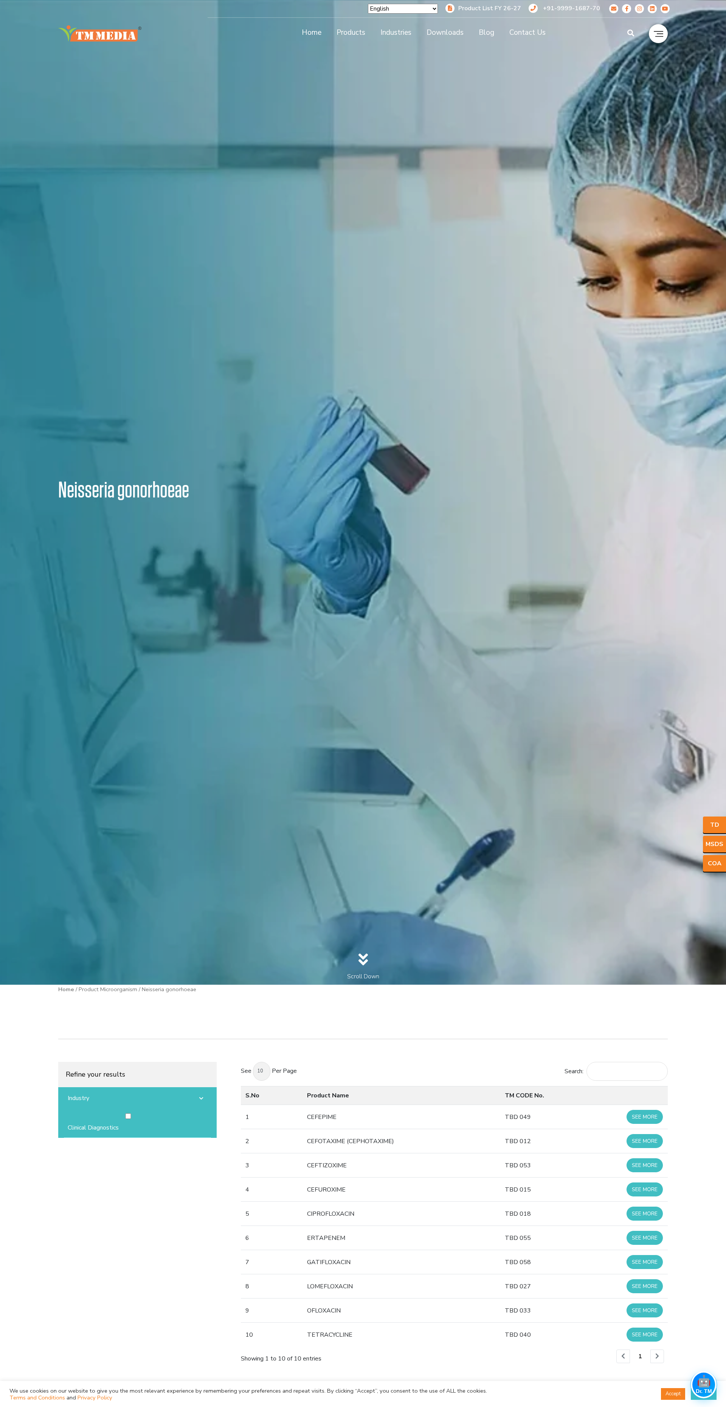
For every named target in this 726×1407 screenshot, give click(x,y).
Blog (486, 32)
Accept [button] (673, 1393)
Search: (574, 1071)
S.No (252, 1095)
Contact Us (527, 32)
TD (714, 825)
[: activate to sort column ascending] (620, 1095)
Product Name (328, 1095)
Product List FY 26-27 (489, 8)
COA (714, 863)
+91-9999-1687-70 (570, 8)
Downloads (445, 32)
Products (351, 32)
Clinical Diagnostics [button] (93, 1127)
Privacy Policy (95, 1397)
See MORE (645, 1116)
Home (311, 32)
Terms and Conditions (37, 1397)
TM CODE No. (524, 1095)
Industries (395, 32)
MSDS (714, 844)
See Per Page (269, 1071)
